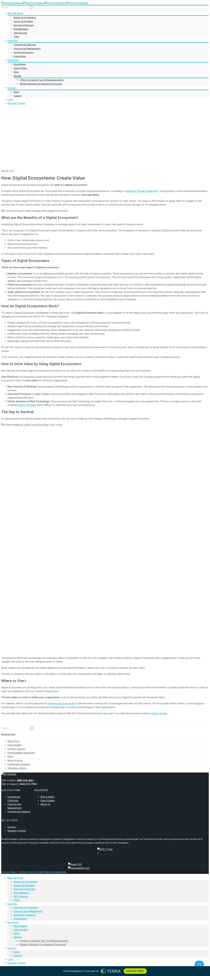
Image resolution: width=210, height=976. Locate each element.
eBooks (17, 76)
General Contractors (24, 25)
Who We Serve (15, 13)
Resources (13, 60)
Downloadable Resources (21, 752)
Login (10, 99)
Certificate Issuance (24, 52)
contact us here (158, 713)
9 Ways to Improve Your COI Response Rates (42, 80)
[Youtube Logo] (105, 774)
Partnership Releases (18, 764)
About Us (45, 804)
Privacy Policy (9, 871)
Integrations (20, 56)
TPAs (16, 37)
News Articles (15, 760)
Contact (11, 87)
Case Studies (20, 68)
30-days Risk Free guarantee (50, 871)
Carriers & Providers (23, 21)
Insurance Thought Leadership (141, 191)
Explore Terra (135, 971)
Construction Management (27, 48)
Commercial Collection (25, 45)
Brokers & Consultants (25, 17)
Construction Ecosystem (61, 703)
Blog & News (20, 64)
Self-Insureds (20, 33)
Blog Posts (13, 741)
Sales (16, 92)
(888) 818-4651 (25, 780)
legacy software (27, 405)
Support (18, 96)
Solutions (12, 40)
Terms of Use (26, 871)
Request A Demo (16, 830)
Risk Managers (21, 29)
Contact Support (16, 748)
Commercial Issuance (18, 811)
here (106, 713)
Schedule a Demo (16, 768)
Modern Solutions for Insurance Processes (41, 84)
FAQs (16, 72)
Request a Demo (16, 103)
